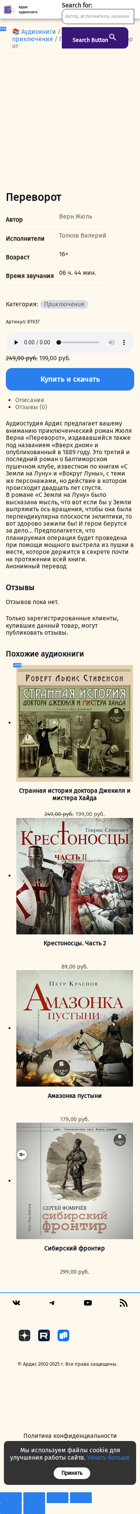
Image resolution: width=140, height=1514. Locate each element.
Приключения (64, 304)
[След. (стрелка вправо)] (34, 1508)
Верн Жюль (75, 216)
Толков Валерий (83, 235)
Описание (29, 400)
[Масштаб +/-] (11, 1497)
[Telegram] (52, 1305)
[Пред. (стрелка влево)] (11, 1508)
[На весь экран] (34, 1497)
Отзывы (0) (31, 407)
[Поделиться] (57, 1497)
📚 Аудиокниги (34, 31)
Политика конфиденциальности (70, 1435)
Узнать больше (108, 1457)
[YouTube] (88, 1305)
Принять (71, 1473)
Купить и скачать (70, 379)
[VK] (16, 1305)
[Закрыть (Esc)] (81, 1497)
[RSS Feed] (123, 1305)
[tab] (74, 400)
